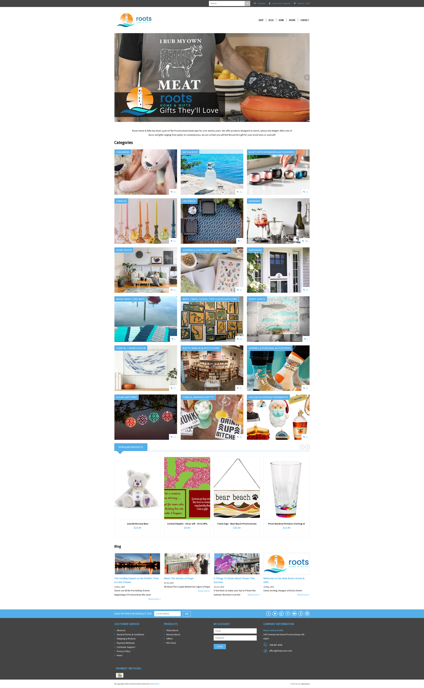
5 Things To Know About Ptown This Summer (234, 580)
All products (172, 630)
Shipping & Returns (126, 638)
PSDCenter (154, 684)
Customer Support (126, 647)
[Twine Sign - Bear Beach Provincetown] (237, 488)
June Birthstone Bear (137, 523)
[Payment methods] (119, 675)
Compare (261, 3)
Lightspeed (305, 684)
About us (121, 630)
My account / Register (281, 3)
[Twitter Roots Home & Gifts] (274, 613)
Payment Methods (126, 642)
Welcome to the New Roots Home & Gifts (284, 580)
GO (247, 3)
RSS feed (171, 642)
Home (281, 20)
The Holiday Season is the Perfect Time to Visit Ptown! (136, 580)
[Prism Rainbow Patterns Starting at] (287, 488)
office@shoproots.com (280, 650)
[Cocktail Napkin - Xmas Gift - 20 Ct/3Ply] (187, 488)
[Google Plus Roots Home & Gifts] (281, 613)
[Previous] (117, 77)
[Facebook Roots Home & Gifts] (268, 613)
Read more (154, 598)
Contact (304, 20)
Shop (261, 20)
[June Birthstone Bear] (137, 488)
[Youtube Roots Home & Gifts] (294, 613)
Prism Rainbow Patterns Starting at (286, 523)
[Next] (307, 77)
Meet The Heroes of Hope (178, 578)
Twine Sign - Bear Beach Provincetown (237, 523)
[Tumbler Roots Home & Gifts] (300, 613)
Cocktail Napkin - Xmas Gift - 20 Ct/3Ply (187, 523)
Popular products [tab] (131, 447)
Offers (169, 638)
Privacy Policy (124, 651)
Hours (292, 20)
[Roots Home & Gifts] (156, 20)
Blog (271, 20)
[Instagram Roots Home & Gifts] (307, 613)
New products (173, 634)
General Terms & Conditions (130, 634)
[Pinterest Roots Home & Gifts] (287, 613)
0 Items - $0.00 (303, 3)
